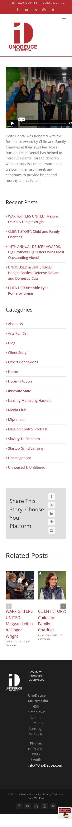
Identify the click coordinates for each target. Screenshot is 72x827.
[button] (9, 606)
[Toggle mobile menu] (64, 20)
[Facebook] (51, 496)
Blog (11, 343)
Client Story (17, 352)
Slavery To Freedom (24, 438)
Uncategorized (19, 457)
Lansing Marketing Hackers (29, 400)
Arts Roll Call (18, 333)
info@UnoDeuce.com (53, 3)
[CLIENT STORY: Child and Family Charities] (52, 568)
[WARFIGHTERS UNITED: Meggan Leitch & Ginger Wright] (20, 568)
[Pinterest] (51, 522)
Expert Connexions (23, 362)
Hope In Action (20, 381)
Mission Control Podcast (27, 429)
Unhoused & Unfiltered (26, 467)
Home (13, 371)
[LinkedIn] (51, 513)
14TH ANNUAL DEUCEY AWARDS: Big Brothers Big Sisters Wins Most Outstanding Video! (36, 252)
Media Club (17, 410)
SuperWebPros (36, 798)
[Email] (51, 530)
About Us (15, 323)
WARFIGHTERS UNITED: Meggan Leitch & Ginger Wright (19, 624)
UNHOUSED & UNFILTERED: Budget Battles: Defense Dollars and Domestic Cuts (33, 273)
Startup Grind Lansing (25, 448)
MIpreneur (16, 419)
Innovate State (19, 390)
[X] (51, 505)
